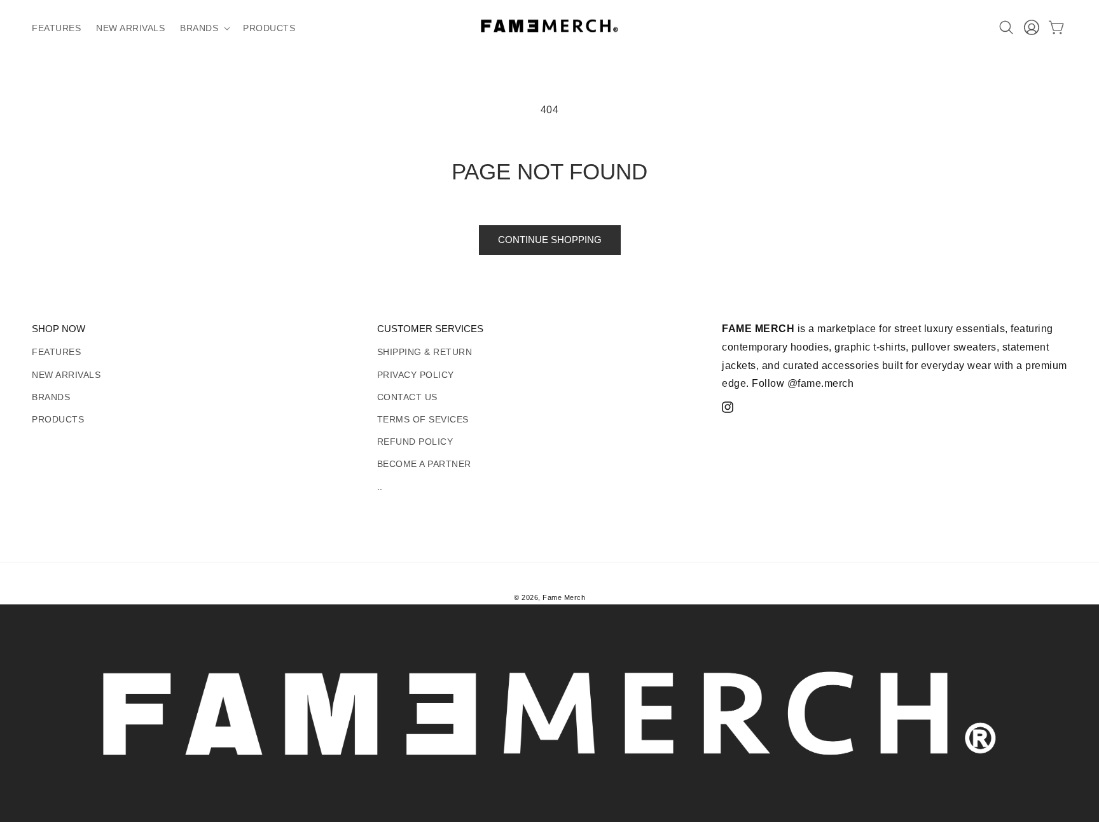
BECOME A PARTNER (424, 464)
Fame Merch (564, 597)
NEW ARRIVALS (66, 375)
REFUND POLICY (415, 441)
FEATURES (56, 352)
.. (380, 487)
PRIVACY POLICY (415, 375)
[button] (203, 28)
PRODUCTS (58, 419)
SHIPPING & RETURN (425, 352)
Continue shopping (550, 239)
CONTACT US (407, 397)
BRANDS (51, 397)
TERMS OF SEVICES (423, 419)
